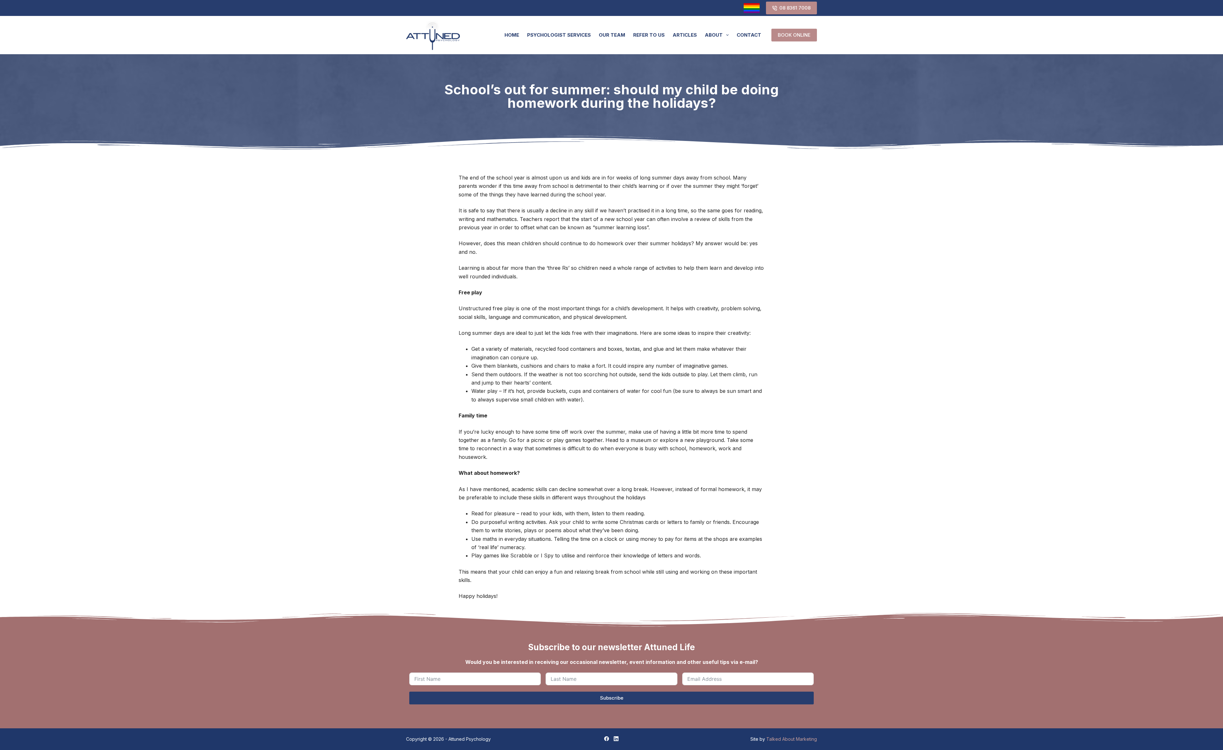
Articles (685, 35)
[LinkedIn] (616, 738)
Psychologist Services (559, 35)
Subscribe (611, 698)
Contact (749, 35)
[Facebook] (606, 738)
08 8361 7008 (795, 8)
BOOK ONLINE (794, 35)
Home (511, 35)
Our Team (612, 35)
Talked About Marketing (791, 739)
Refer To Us (649, 35)
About (714, 35)
